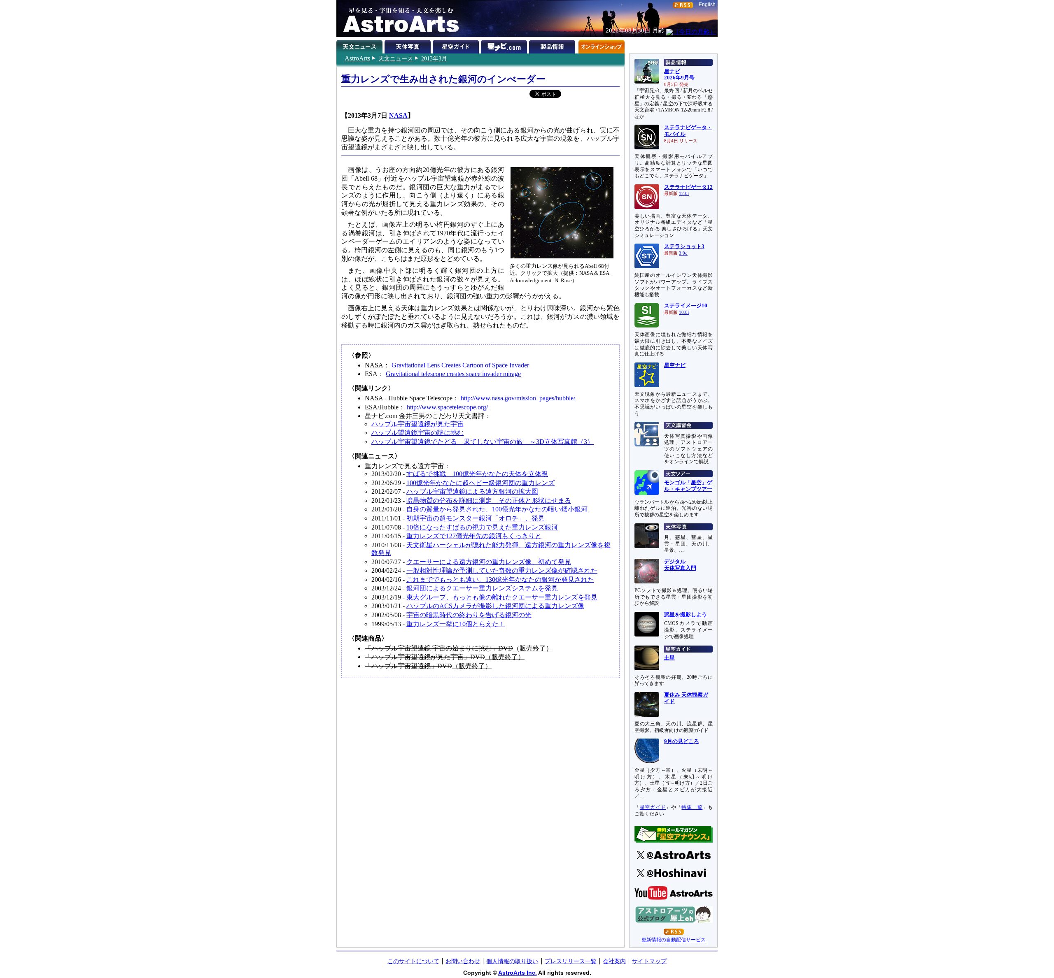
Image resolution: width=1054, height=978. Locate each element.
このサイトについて (413, 961)
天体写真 (409, 45)
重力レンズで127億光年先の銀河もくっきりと (473, 535)
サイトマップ (649, 961)
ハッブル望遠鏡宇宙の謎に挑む (417, 432)
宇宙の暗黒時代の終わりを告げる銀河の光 (469, 614)
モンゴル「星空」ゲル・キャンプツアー (688, 486)
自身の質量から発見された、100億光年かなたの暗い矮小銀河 (497, 509)
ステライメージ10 (685, 306)
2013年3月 (434, 58)
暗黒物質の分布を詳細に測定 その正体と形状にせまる (488, 500)
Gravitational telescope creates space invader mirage (453, 373)
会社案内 (614, 961)
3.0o (683, 253)
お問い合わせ (462, 961)
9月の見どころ (681, 741)
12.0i (684, 193)
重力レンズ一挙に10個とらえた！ (455, 623)
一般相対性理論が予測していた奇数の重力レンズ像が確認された (501, 570)
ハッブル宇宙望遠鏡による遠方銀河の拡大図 (472, 491)
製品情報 (553, 45)
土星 (669, 658)
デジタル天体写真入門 (680, 565)
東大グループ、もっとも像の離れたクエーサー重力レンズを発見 (501, 597)
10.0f (684, 312)
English (707, 4)
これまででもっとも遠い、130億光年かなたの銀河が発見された (500, 579)
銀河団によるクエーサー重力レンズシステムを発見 (482, 588)
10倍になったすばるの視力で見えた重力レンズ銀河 (482, 527)
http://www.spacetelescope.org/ (447, 407)
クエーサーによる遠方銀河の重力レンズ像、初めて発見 (488, 561)
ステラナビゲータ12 (688, 187)
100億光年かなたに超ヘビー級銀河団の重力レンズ (480, 482)
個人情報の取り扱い (512, 961)
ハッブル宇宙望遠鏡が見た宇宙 (417, 423)
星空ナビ (675, 365)
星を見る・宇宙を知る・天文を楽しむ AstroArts (398, 18)
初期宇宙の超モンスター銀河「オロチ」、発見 (475, 518)
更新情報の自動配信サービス (673, 940)
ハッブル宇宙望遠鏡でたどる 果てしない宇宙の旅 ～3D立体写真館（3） (482, 441)
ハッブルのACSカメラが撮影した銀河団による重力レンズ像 (495, 605)
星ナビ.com (505, 45)
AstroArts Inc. (517, 972)
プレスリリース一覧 (571, 961)
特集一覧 (691, 807)
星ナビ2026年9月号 (679, 75)
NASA (398, 115)
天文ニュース (395, 58)
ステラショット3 (684, 246)
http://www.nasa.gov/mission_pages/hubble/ (518, 398)
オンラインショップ (601, 45)
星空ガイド (457, 45)
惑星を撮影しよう (685, 615)
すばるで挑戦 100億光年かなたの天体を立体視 (477, 473)
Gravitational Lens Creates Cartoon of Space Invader (460, 365)
